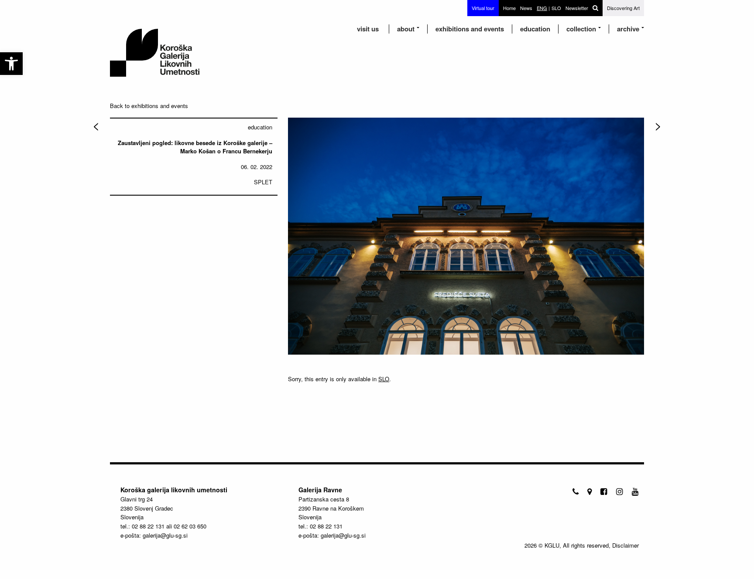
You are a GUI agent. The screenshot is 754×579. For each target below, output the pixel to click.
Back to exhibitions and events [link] (149, 106)
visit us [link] (368, 29)
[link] (11, 63)
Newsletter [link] (577, 7)
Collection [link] (581, 29)
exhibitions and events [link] (469, 29)
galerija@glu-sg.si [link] (165, 535)
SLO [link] (383, 379)
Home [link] (509, 7)
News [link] (526, 7)
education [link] (535, 29)
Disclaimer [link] (625, 545)
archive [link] (628, 29)
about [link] (406, 29)
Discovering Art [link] (623, 7)
